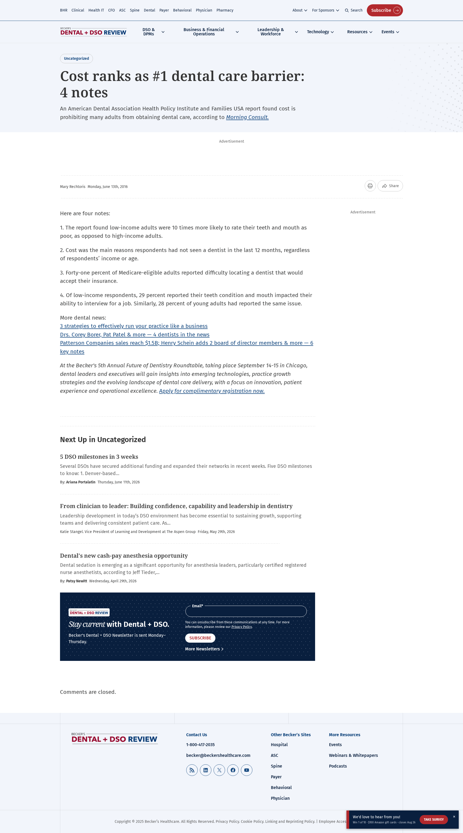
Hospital (279, 744)
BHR (63, 10)
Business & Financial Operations (204, 31)
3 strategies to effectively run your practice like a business (134, 326)
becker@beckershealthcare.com (218, 755)
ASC (122, 10)
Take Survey (434, 819)
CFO (111, 10)
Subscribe (381, 10)
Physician (204, 10)
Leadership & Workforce (270, 31)
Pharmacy (224, 10)
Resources (357, 31)
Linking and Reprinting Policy (289, 821)
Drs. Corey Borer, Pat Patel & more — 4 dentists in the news (135, 334)
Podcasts (338, 766)
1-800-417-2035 (200, 744)
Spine (135, 10)
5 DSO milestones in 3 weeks (99, 456)
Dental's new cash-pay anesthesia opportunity (124, 555)
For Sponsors (323, 10)
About (298, 10)
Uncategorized (76, 58)
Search (357, 10)
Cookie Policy (252, 821)
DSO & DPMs (149, 31)
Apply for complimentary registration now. (212, 390)
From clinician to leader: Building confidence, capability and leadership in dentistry (176, 506)
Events (388, 31)
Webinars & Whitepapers (353, 755)
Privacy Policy (242, 627)
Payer (164, 10)
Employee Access (333, 821)
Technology (318, 31)
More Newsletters (202, 648)
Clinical (78, 10)
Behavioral (182, 10)
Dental (149, 10)
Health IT (96, 10)
